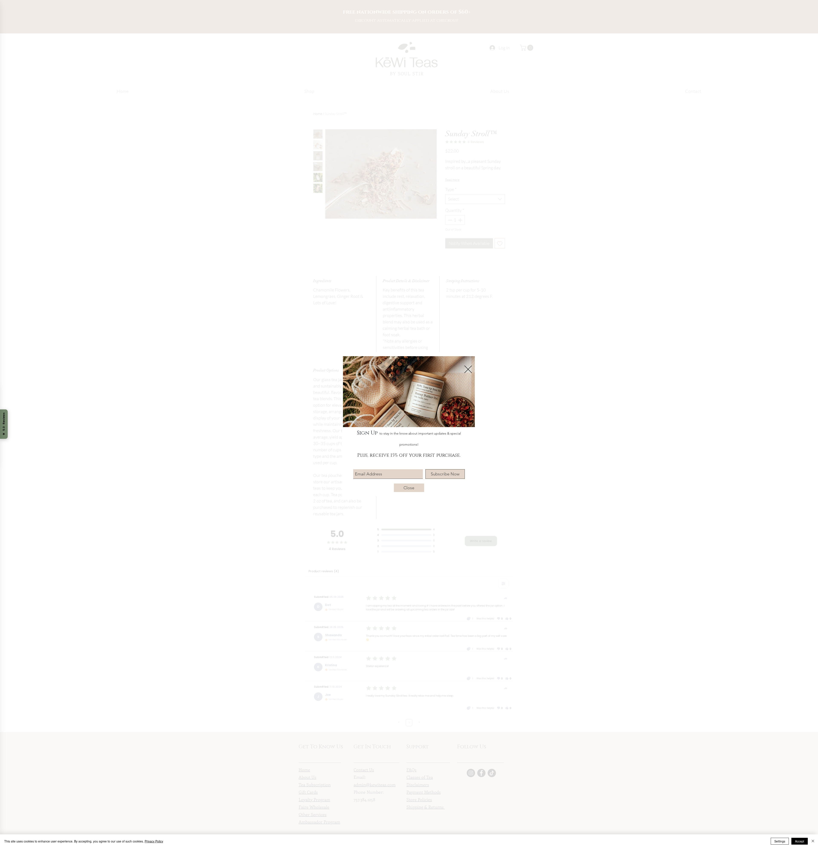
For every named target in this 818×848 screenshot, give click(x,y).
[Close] (812, 841)
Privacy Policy (154, 841)
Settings (779, 841)
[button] (468, 369)
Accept (799, 841)
